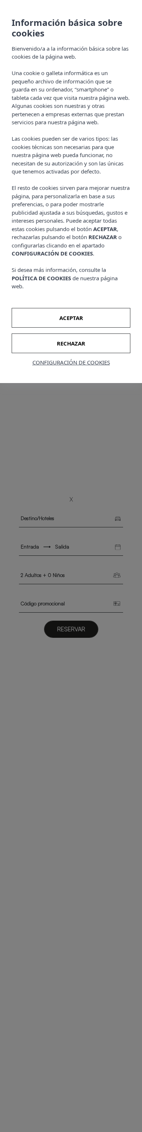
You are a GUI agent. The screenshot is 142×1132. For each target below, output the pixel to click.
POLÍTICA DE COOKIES (41, 278)
